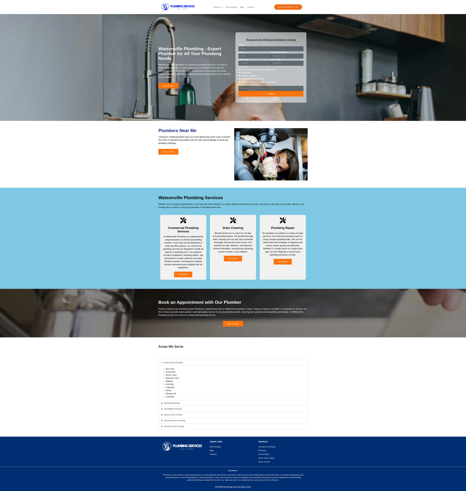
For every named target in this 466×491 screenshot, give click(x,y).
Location (243, 60)
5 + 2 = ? (242, 85)
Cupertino (170, 387)
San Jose (170, 369)
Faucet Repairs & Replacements (259, 82)
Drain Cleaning (233, 227)
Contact (250, 7)
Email (241, 52)
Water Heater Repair (252, 79)
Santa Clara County (173, 362)
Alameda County (172, 403)
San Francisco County (174, 420)
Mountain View (172, 378)
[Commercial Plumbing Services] (183, 220)
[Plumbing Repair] (283, 220)
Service (242, 67)
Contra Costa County (174, 426)
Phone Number (279, 52)
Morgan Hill (171, 393)
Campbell (170, 396)
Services (216, 7)
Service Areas (231, 7)
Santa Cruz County (173, 415)
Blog (242, 7)
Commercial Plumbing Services (183, 229)
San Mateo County (173, 409)
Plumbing (246, 73)
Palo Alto (170, 384)
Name (241, 45)
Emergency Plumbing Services (258, 70)
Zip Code (276, 60)
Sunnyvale (170, 372)
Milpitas (169, 381)
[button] (218, 7)
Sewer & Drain (249, 76)
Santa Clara (171, 375)
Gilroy (168, 390)
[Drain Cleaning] (233, 220)
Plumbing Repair (282, 227)
